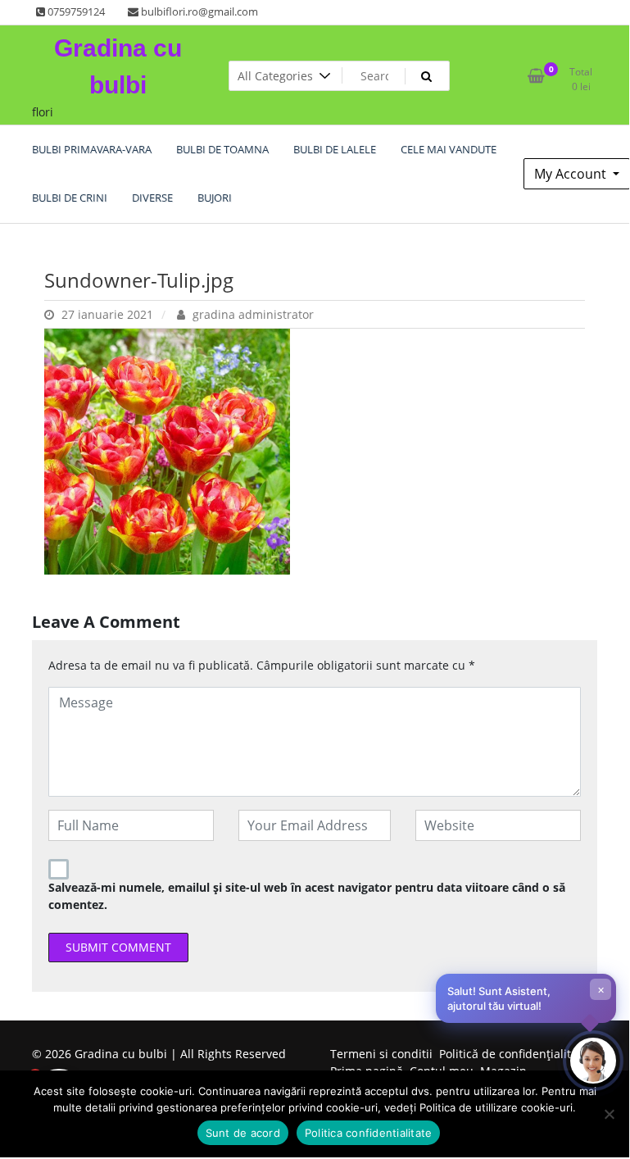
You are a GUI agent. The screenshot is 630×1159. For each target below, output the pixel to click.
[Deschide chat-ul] (593, 1061)
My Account (572, 174)
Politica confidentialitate (369, 1132)
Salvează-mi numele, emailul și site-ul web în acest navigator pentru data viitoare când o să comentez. (306, 895)
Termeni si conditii (381, 1053)
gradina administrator (251, 314)
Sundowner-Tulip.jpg (138, 279)
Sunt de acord (243, 1132)
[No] (609, 1114)
